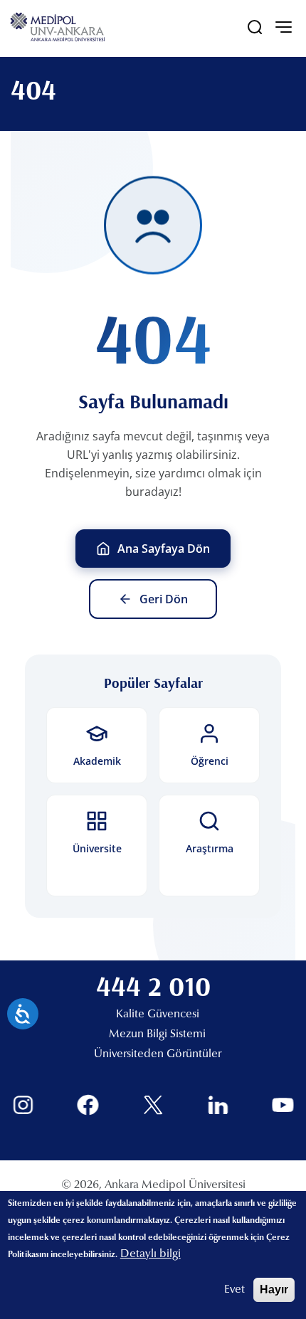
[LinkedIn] (218, 1105)
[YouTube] (282, 1105)
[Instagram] (23, 1105)
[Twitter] (153, 1105)
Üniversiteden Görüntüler (157, 1054)
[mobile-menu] (283, 27)
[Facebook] (87, 1105)
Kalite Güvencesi (157, 1014)
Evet (234, 1290)
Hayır (274, 1289)
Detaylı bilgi (150, 1254)
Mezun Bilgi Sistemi (157, 1034)
